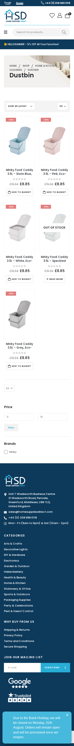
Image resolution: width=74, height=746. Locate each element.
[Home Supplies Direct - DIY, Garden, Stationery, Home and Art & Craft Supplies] (15, 15)
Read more (56, 279)
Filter (11, 427)
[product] (19, 141)
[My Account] (60, 16)
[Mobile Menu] (5, 32)
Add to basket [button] (21, 192)
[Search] (64, 32)
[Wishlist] (52, 16)
